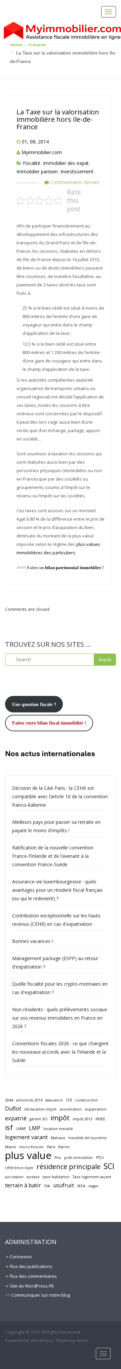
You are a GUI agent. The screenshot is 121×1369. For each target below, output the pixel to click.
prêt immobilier (78, 1157)
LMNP (21, 1128)
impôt (60, 1118)
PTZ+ (100, 1157)
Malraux (58, 1137)
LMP (34, 1128)
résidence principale (68, 1166)
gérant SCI (38, 1119)
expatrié (16, 1118)
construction (86, 1100)
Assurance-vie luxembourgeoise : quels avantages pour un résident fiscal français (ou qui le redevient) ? (57, 890)
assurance (54, 1100)
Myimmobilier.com (42, 152)
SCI (109, 1166)
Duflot (13, 1108)
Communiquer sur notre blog (40, 1295)
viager (93, 1186)
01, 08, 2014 (35, 141)
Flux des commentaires (33, 1276)
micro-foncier (31, 1147)
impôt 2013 (82, 1119)
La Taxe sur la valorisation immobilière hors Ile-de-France (57, 119)
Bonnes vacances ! (32, 941)
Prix (57, 1157)
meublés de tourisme (87, 1137)
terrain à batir (23, 1185)
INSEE (100, 1119)
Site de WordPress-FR (32, 1286)
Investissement (77, 171)
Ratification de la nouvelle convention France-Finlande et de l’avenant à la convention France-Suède (52, 856)
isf (9, 1127)
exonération (70, 1109)
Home (16, 44)
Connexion (21, 1257)
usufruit (63, 1185)
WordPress (42, 1340)
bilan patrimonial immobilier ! (74, 567)
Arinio (82, 1340)
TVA (47, 1186)
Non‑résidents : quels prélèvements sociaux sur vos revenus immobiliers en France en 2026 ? (59, 1017)
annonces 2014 (29, 1100)
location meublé (58, 1128)
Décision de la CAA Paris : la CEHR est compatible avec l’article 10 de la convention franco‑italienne (60, 796)
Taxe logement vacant (92, 1176)
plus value (28, 1155)
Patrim (64, 1147)
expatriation (96, 1109)
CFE (69, 1100)
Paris (51, 1147)
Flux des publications (31, 1266)
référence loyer (19, 1167)
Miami (10, 1147)
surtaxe (33, 1176)
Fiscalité (37, 44)
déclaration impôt (40, 1109)
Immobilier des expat (66, 163)
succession (14, 1176)
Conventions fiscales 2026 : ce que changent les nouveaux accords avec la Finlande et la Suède (60, 1051)
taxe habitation (56, 1176)
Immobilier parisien (37, 171)
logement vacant (26, 1137)
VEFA (81, 1186)
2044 (9, 1100)
